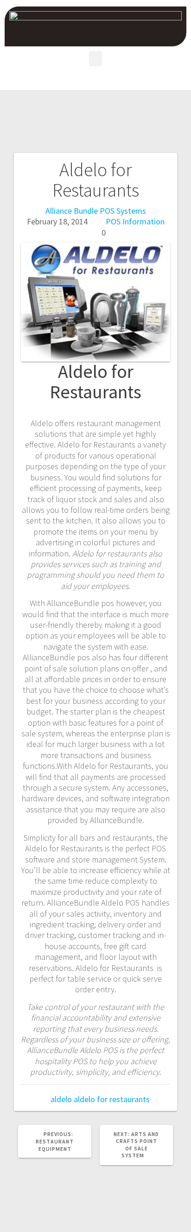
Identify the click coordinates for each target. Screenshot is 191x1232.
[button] (95, 58)
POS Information (135, 221)
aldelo (61, 1099)
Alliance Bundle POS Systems (95, 210)
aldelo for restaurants (112, 1099)
